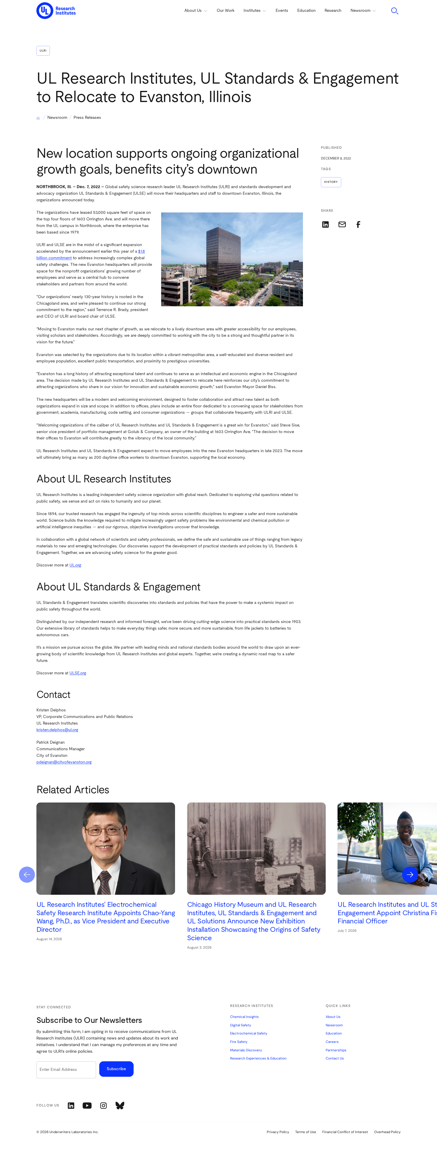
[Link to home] (56, 11)
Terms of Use (305, 1132)
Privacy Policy (278, 1132)
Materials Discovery (246, 1050)
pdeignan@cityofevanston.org (63, 762)
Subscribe (116, 1069)
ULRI (43, 50)
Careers (332, 1042)
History (331, 182)
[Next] (410, 874)
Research (333, 11)
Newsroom (57, 118)
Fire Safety (238, 1042)
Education (306, 11)
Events (282, 11)
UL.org (75, 565)
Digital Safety (240, 1025)
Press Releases (87, 118)
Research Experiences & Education (258, 1059)
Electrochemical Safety (248, 1034)
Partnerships (336, 1050)
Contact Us (335, 1059)
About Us (333, 1017)
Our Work (225, 11)
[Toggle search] (395, 11)
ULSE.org (77, 673)
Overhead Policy (387, 1132)
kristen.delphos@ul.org (57, 730)
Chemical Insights (244, 1017)
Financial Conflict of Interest (345, 1132)
